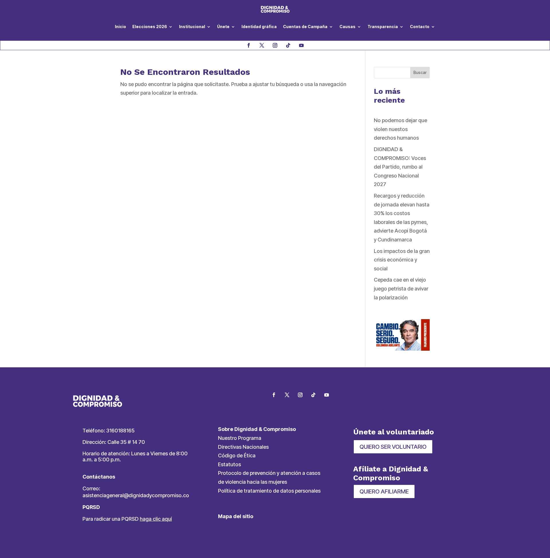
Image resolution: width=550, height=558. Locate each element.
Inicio (120, 26)
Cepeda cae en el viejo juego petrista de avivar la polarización (401, 288)
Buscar (420, 72)
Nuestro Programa (239, 438)
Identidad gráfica (259, 26)
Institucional (192, 26)
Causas (347, 26)
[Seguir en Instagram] (275, 45)
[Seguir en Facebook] (248, 45)
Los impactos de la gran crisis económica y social (402, 260)
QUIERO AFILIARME (384, 491)
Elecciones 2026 (149, 26)
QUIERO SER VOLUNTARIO (393, 446)
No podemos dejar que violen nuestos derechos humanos (400, 129)
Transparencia (383, 26)
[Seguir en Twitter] (287, 394)
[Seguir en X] (261, 45)
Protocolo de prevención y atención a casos (269, 473)
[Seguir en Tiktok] (288, 45)
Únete (223, 26)
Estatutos (229, 464)
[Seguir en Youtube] (301, 45)
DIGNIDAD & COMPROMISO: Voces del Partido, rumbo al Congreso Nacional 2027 (400, 166)
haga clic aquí (156, 519)
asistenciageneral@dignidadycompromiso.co (135, 495)
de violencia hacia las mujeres (252, 482)
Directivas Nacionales (243, 447)
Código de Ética (237, 455)
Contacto (419, 26)
